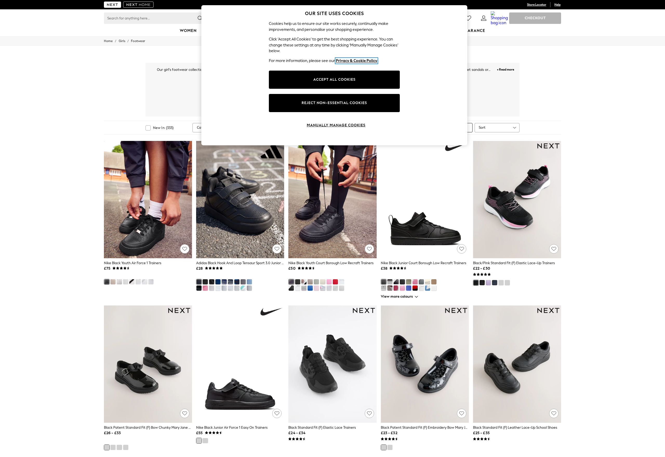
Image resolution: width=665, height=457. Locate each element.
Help (557, 4)
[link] (483, 18)
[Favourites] (468, 18)
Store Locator (536, 4)
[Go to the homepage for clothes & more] (112, 5)
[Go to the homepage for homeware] (138, 5)
